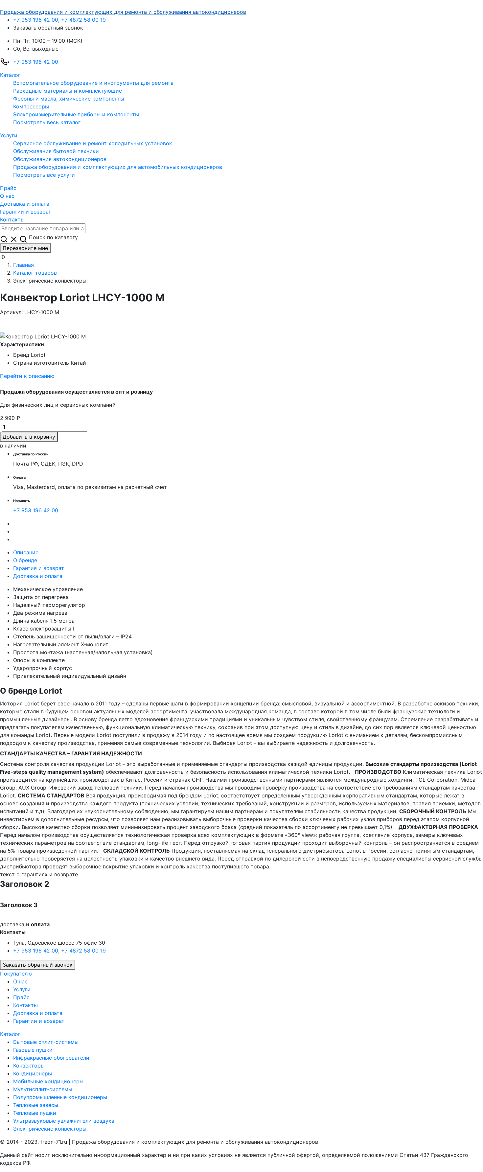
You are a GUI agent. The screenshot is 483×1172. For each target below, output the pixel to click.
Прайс (8, 188)
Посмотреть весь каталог (46, 122)
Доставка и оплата (24, 203)
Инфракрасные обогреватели (51, 1057)
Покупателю (16, 973)
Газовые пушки (33, 1049)
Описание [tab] (25, 552)
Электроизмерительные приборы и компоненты (76, 114)
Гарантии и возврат (25, 211)
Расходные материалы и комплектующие (67, 90)
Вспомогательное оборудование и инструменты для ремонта (93, 83)
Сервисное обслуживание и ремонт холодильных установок (92, 143)
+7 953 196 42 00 (35, 19)
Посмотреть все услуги (44, 175)
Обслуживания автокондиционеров (59, 159)
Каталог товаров (35, 272)
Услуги (8, 135)
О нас (7, 196)
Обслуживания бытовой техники (56, 151)
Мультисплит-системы (42, 1089)
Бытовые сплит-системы (46, 1042)
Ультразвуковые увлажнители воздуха (63, 1120)
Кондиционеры (32, 1073)
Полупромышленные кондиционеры (60, 1097)
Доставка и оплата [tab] (37, 576)
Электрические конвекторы (49, 1128)
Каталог (10, 75)
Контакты (12, 219)
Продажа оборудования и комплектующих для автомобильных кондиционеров (117, 167)
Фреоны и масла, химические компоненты (68, 98)
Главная (23, 265)
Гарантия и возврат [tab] (38, 568)
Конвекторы (29, 1065)
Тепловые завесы (35, 1105)
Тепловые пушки (34, 1113)
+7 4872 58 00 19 (83, 19)
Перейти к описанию (27, 376)
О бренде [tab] (25, 560)
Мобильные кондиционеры (48, 1081)
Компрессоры (31, 106)
